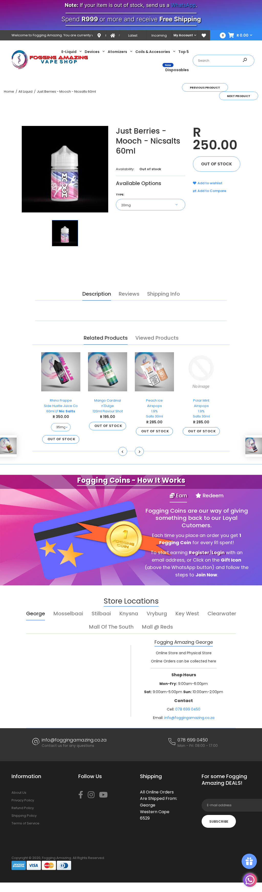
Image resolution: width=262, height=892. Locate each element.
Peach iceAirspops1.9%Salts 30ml (154, 408)
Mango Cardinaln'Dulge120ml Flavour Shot (108, 406)
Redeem (212, 495)
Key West (187, 613)
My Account (183, 35)
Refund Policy (23, 807)
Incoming (159, 35)
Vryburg (157, 613)
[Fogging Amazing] (50, 68)
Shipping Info (163, 293)
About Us (19, 792)
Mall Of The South (111, 626)
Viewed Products (157, 337)
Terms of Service (25, 823)
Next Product (238, 96)
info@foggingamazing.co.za (189, 717)
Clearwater (222, 613)
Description (96, 293)
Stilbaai (101, 613)
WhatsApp (183, 5)
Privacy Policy (23, 800)
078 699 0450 (187, 709)
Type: (120, 194)
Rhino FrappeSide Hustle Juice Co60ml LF (61, 406)
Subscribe (218, 821)
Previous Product (205, 87)
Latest (132, 35)
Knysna (128, 613)
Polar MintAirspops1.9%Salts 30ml (201, 408)
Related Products (106, 337)
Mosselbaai (68, 613)
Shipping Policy (24, 815)
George (35, 613)
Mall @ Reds (157, 626)
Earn (181, 495)
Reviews (129, 293)
